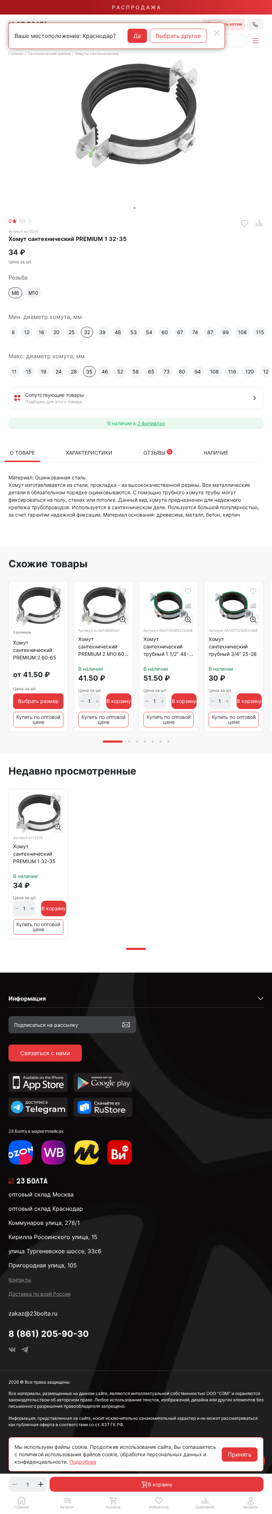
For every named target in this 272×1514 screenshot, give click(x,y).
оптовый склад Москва (41, 1194)
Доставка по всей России (39, 1294)
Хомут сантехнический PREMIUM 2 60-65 (34, 650)
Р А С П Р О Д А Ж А (136, 7)
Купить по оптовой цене (38, 719)
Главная (15, 53)
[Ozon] (20, 1152)
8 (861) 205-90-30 (48, 1334)
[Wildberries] (53, 1152)
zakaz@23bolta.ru (32, 1313)
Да (137, 35)
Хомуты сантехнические (97, 53)
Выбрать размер (38, 701)
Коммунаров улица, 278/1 (44, 1222)
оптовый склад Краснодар (45, 1208)
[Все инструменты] (119, 1152)
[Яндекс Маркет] (86, 1152)
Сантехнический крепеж (49, 53)
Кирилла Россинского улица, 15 (52, 1236)
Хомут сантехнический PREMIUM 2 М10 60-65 (102, 647)
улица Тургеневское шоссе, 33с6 (54, 1251)
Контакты (19, 1280)
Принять (239, 1454)
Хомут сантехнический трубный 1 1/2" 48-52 (166, 647)
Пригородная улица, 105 (42, 1265)
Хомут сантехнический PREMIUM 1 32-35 (34, 853)
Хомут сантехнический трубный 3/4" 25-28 (233, 646)
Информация (27, 998)
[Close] (216, 33)
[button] (67, 1502)
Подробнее (82, 1462)
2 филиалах (151, 423)
